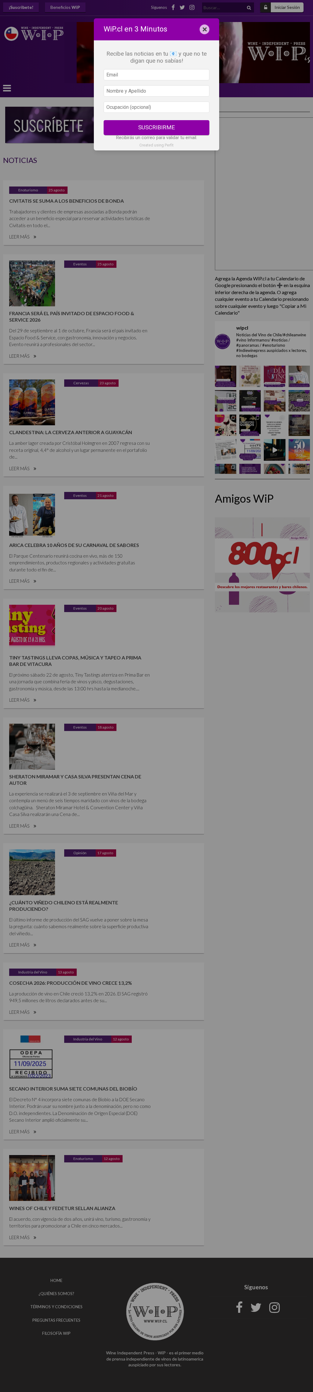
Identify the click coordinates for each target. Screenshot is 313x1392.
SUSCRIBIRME (156, 127)
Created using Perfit (156, 145)
